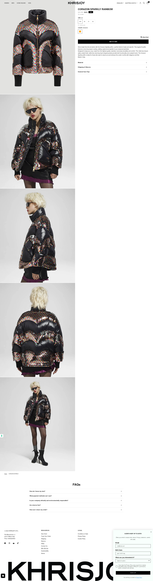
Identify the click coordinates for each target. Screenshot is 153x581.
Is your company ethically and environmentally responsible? (49, 500)
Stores (43, 553)
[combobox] (132, 560)
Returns (43, 541)
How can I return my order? (38, 510)
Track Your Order (46, 536)
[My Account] (140, 3)
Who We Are (44, 548)
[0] (147, 3)
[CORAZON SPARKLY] (80, 31)
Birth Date (118, 550)
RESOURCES (45, 530)
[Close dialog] (151, 532)
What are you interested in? (124, 557)
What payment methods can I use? (41, 496)
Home (5, 473)
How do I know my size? (37, 491)
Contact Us (44, 546)
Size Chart (44, 534)
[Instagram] (11, 543)
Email (117, 543)
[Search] (144, 3)
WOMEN (6, 3)
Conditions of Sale (83, 534)
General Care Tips (84, 72)
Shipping (43, 539)
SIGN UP (133, 573)
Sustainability (45, 551)
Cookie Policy (81, 539)
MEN (13, 3)
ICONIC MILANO (21, 3)
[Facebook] (6, 543)
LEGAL (80, 530)
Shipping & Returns (84, 67)
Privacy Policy (82, 536)
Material (80, 62)
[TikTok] (19, 543)
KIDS (29, 3)
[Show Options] (149, 560)
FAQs (42, 543)
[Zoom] (71, 90)
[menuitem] (7, 3)
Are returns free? (35, 505)
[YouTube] (15, 543)
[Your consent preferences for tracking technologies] (1, 435)
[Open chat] (3, 576)
